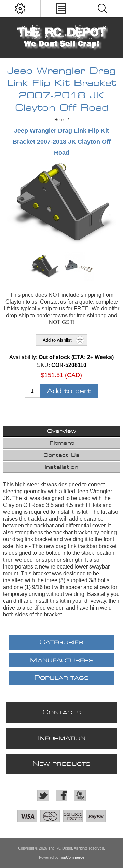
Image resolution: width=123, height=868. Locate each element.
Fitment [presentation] (62, 443)
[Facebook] (61, 795)
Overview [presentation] (61, 431)
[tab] (61, 431)
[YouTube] (79, 795)
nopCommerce (72, 857)
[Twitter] (43, 795)
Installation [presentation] (61, 467)
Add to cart (69, 391)
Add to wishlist (57, 340)
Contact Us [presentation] (61, 455)
